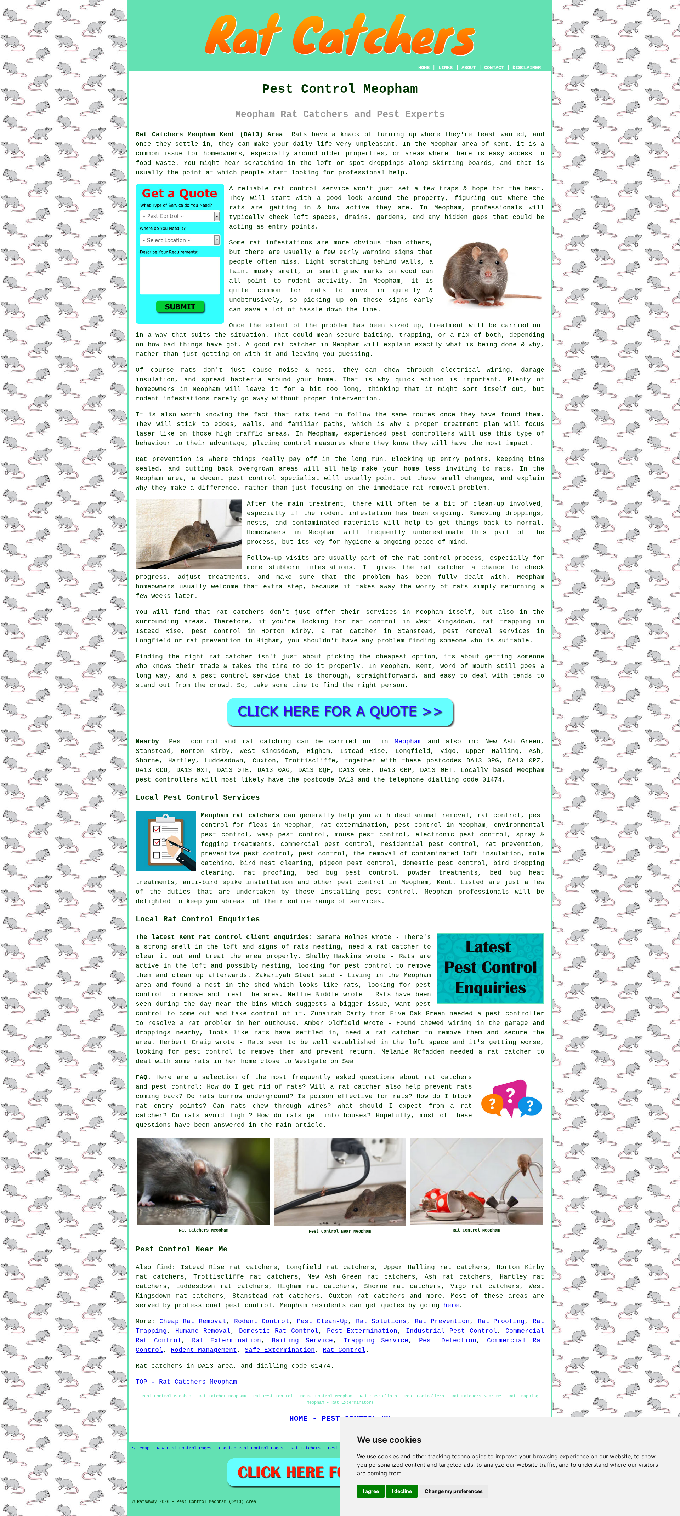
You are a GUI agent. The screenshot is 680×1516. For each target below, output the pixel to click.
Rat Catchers (306, 1448)
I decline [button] (402, 1491)
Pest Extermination (362, 1331)
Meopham (408, 741)
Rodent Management (204, 1350)
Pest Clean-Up (322, 1321)
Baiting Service (302, 1340)
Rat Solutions (381, 1321)
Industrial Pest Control (451, 1331)
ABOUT (468, 67)
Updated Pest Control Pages (251, 1448)
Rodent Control (261, 1321)
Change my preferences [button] (454, 1491)
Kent (444, 882)
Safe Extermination (280, 1350)
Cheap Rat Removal (192, 1321)
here (451, 1305)
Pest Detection (447, 1340)
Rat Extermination (226, 1340)
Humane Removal (203, 1331)
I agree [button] (371, 1491)
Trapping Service (376, 1340)
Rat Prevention (442, 1321)
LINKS (445, 67)
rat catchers (381, 1295)
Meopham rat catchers (240, 815)
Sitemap (140, 1448)
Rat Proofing (501, 1321)
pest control (360, 882)
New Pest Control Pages (184, 1448)
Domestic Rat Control (278, 1331)
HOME (424, 67)
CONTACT (494, 67)
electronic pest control (461, 834)
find (164, 1267)
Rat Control (344, 1350)
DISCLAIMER (526, 67)
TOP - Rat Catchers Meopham (186, 1381)
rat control (499, 815)
